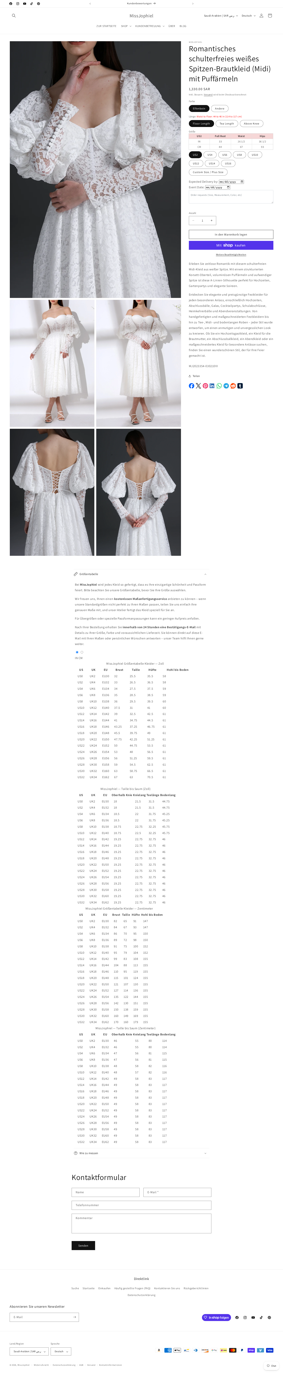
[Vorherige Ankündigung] (90, 3)
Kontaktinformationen (110, 1365)
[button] (14, 15)
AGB (81, 1365)
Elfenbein (199, 108)
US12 (196, 163)
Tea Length (227, 123)
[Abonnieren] (74, 1317)
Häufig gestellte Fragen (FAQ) (132, 1288)
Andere (219, 108)
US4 (210, 154)
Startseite (89, 1288)
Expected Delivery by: (203, 182)
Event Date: (197, 187)
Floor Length (201, 123)
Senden (83, 1245)
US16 (228, 163)
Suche (75, 1288)
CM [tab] (81, 658)
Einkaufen (104, 1288)
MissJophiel (24, 1365)
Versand (208, 94)
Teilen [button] (196, 376)
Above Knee (251, 123)
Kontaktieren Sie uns (167, 1288)
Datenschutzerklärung (142, 1295)
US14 (212, 163)
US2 (195, 154)
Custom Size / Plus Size (208, 172)
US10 (255, 154)
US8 (239, 154)
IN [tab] (76, 658)
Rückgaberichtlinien (196, 1288)
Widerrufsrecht (41, 1365)
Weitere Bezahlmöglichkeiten (231, 254)
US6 (224, 154)
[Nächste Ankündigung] (193, 3)
